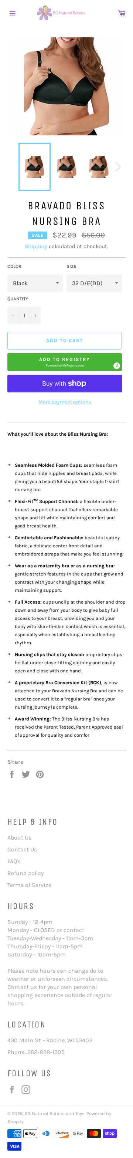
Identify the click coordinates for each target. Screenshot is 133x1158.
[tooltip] (116, 365)
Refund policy (25, 873)
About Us (19, 837)
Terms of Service (29, 884)
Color (14, 266)
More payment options (64, 402)
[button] (64, 362)
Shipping (36, 246)
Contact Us (22, 849)
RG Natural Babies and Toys (55, 1113)
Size (71, 266)
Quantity (17, 298)
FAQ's (14, 861)
